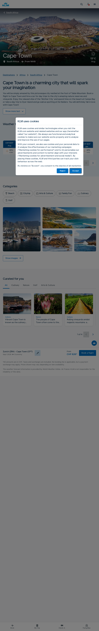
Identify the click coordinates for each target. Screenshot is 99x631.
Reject (62, 171)
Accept (75, 171)
